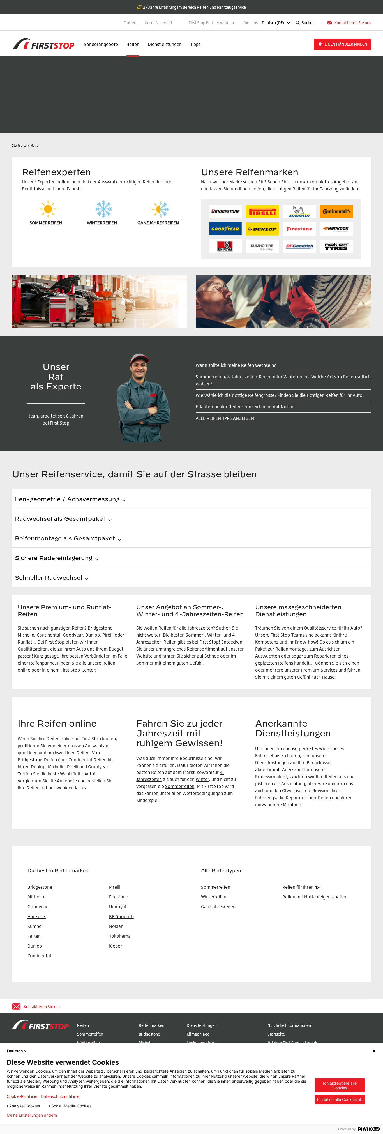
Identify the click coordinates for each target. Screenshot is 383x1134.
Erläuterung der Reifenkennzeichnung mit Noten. (245, 406)
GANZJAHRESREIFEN (158, 222)
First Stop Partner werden (211, 22)
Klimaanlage (198, 1034)
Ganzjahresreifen (218, 906)
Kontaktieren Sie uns (352, 22)
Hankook (36, 916)
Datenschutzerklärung (86, 1115)
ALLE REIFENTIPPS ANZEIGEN (225, 418)
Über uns (250, 22)
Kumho (34, 926)
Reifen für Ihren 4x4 (302, 887)
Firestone (118, 897)
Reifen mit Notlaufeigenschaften (315, 897)
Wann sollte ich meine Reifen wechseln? (236, 365)
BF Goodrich (121, 916)
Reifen (132, 44)
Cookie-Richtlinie (22, 1096)
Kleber (115, 946)
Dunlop (34, 946)
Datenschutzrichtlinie (60, 1096)
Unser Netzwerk (159, 22)
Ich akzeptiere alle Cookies (340, 1085)
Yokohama (120, 936)
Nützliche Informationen (289, 1025)
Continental (39, 955)
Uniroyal (117, 906)
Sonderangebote (101, 44)
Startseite (276, 1034)
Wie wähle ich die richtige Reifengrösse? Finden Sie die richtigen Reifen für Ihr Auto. (280, 395)
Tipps (195, 44)
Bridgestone (149, 1034)
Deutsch (15, 1050)
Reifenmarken (151, 1025)
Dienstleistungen (165, 44)
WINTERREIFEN (102, 222)
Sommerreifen (179, 786)
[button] (342, 44)
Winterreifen (213, 897)
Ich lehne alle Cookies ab (340, 1099)
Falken (34, 936)
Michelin (146, 1042)
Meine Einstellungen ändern (32, 1115)
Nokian (116, 926)
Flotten (130, 22)
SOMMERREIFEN (45, 222)
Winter (202, 779)
